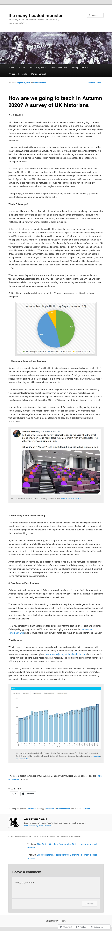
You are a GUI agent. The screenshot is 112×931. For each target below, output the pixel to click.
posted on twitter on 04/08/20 (71, 498)
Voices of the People (18, 73)
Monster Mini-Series (59, 67)
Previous (90, 82)
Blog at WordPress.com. (56, 920)
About (11, 67)
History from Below (80, 67)
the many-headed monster (35, 15)
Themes (22, 67)
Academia (32, 808)
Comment (89, 903)
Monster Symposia (38, 67)
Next (100, 82)
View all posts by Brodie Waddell (38, 825)
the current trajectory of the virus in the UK (65, 654)
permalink (86, 808)
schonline (50, 808)
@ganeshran (95, 756)
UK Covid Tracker (22, 758)
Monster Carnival (38, 73)
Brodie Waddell (39, 82)
